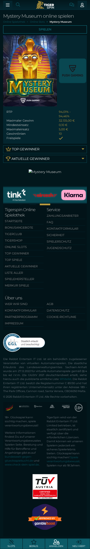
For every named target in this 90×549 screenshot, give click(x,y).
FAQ (50, 222)
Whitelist (65, 379)
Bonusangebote (19, 227)
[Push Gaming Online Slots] (72, 70)
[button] (16, 204)
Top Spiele (13, 260)
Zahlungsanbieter (62, 216)
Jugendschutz (59, 248)
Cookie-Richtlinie (61, 317)
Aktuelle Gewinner (30, 159)
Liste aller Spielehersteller (19, 276)
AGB (50, 304)
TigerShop (13, 240)
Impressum (14, 323)
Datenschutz (58, 310)
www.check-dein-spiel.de (22, 464)
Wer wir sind (16, 304)
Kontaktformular (62, 228)
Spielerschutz (59, 241)
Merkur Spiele (17, 285)
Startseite (13, 221)
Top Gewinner (25, 149)
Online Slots (16, 247)
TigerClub (13, 234)
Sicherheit (55, 235)
